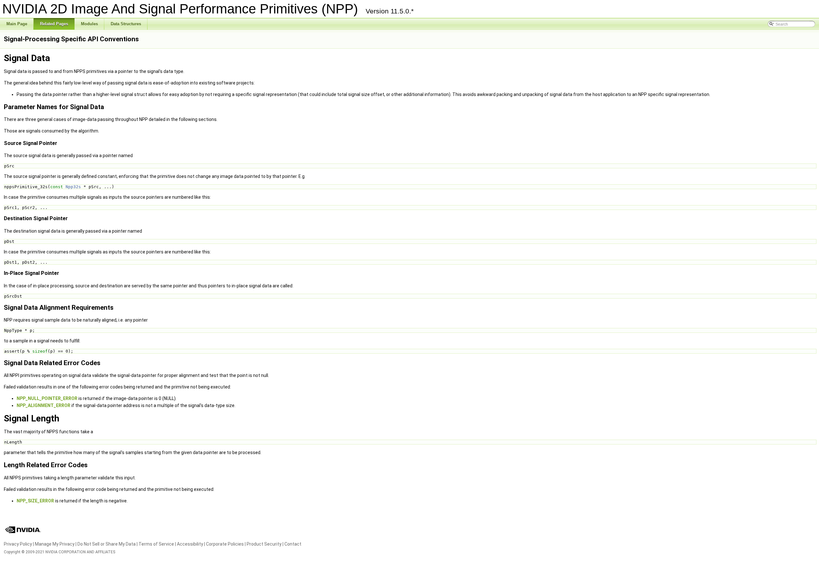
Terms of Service (156, 544)
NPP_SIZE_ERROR (35, 500)
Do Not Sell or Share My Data (106, 544)
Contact (292, 544)
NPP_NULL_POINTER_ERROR (47, 398)
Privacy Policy (18, 544)
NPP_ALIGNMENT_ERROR (43, 405)
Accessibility (190, 544)
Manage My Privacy (55, 544)
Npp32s (73, 186)
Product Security (264, 544)
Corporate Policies (225, 544)
